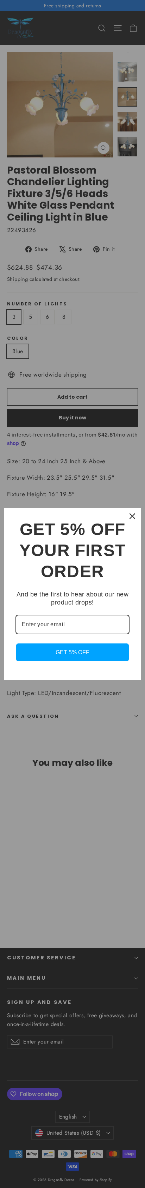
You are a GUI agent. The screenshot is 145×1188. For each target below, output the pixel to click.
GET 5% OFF (72, 652)
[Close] (132, 516)
